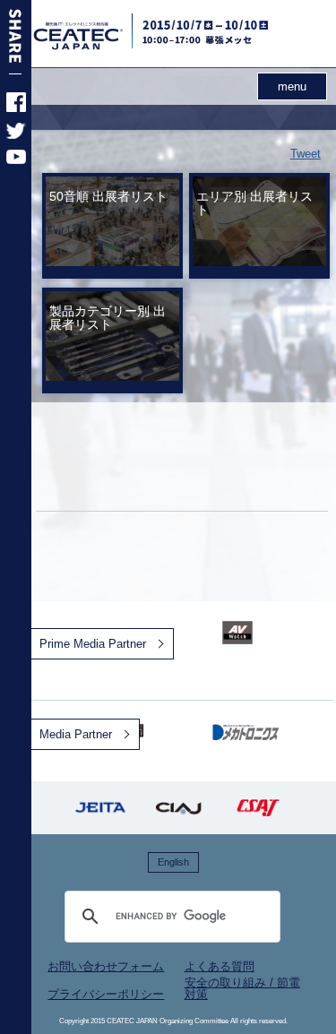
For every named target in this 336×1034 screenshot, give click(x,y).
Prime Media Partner (92, 644)
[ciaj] (179, 807)
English (173, 862)
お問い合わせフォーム (105, 966)
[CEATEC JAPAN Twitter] (16, 135)
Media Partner (75, 734)
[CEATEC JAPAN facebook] (16, 108)
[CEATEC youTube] (16, 160)
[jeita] (100, 807)
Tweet (305, 153)
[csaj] (258, 807)
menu (292, 86)
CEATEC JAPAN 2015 (100, 35)
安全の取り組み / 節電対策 (242, 988)
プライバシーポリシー (105, 994)
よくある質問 (219, 966)
